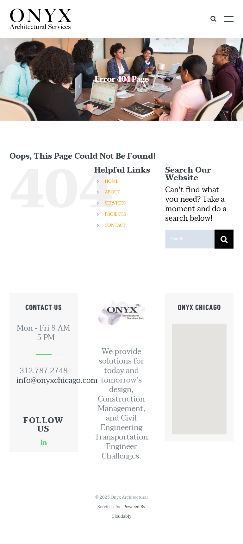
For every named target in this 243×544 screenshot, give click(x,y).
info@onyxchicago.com (43, 380)
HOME (112, 181)
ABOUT (112, 192)
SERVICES (115, 203)
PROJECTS (115, 214)
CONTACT (115, 225)
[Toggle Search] (213, 19)
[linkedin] (44, 442)
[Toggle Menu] (229, 19)
